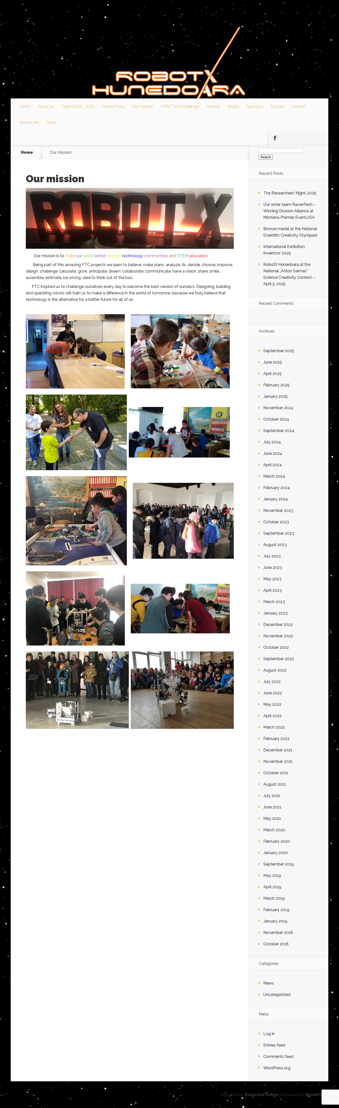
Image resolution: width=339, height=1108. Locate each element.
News (51, 122)
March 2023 (274, 601)
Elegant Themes (262, 1094)
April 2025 (272, 373)
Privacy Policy (113, 106)
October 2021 (275, 772)
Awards (213, 106)
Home (25, 106)
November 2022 (278, 636)
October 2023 (276, 522)
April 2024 (272, 464)
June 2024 (272, 453)
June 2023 (272, 567)
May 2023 (272, 579)
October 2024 (276, 419)
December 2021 (277, 750)
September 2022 (278, 658)
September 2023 (278, 533)
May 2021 (272, 818)
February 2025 (276, 385)
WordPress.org (276, 1068)
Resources (29, 122)
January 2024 (275, 499)
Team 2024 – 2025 (77, 106)
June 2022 (272, 693)
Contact (298, 106)
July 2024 (272, 442)
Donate (277, 106)
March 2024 (274, 476)
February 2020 (276, 841)
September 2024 (278, 430)
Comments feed (278, 1056)
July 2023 (272, 556)
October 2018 (276, 944)
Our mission (143, 106)
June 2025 (272, 362)
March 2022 (274, 727)
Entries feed (274, 1045)
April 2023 (272, 590)
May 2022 (272, 704)
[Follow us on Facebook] (275, 138)
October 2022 (276, 647)
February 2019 (276, 909)
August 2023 (275, 544)
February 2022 (276, 738)
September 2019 (278, 864)
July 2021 (271, 795)
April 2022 (272, 715)
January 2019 (275, 921)
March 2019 (274, 898)
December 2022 (278, 624)
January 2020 (275, 852)
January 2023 (275, 613)
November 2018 (278, 932)
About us (46, 106)
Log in (269, 1033)
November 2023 (278, 510)
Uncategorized (276, 994)
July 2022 (272, 681)
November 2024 (278, 407)
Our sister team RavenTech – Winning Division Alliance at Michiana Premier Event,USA (289, 211)
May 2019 (272, 875)
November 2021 (278, 761)
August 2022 (275, 670)
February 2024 (276, 487)
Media (233, 106)
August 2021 (274, 784)
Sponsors (254, 106)
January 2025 (275, 396)
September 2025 (278, 350)
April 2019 (272, 887)
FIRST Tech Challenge (180, 106)
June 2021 (272, 807)
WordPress (316, 1094)
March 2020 (274, 830)
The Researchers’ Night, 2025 (289, 193)
